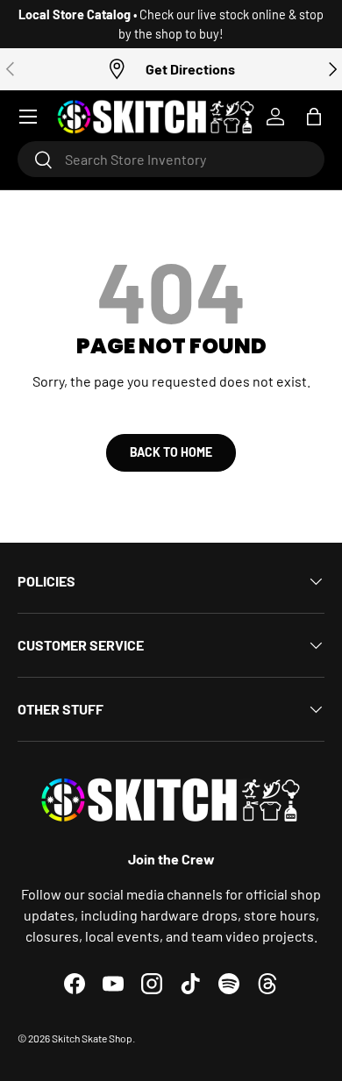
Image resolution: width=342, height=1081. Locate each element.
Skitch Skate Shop (92, 1038)
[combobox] (171, 159)
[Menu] (28, 116)
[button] (314, 116)
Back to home (171, 451)
